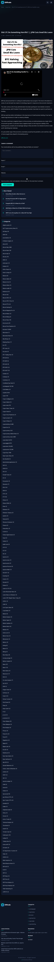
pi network (5, 718)
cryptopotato (6, 449)
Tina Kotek (5, 825)
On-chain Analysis (7, 680)
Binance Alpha (6, 279)
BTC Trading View (7, 354)
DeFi (4, 465)
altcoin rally (5, 253)
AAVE (4, 234)
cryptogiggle (6, 443)
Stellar (4, 806)
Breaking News (6, 342)
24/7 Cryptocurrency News (9, 228)
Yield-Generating (7, 888)
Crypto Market (6, 402)
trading (4, 838)
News (4, 664)
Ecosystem (5, 481)
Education (5, 484)
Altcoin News (6, 250)
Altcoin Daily (6, 247)
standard (5, 803)
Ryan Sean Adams (7, 756)
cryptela (5, 392)
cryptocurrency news (8, 437)
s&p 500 (5, 762)
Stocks (4, 816)
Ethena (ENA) (6, 503)
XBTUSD (5, 866)
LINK (4, 604)
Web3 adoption (6, 860)
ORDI (4, 686)
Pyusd (4, 737)
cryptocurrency (6, 430)
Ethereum (5, 509)
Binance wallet (6, 288)
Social (4, 787)
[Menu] (51, 2)
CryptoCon (5, 427)
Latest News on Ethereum (9, 595)
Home (2, 7)
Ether (4, 506)
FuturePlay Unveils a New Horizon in (15, 194)
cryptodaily (5, 440)
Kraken (4, 585)
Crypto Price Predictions (8, 414)
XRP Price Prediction (8, 885)
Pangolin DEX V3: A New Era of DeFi (15, 203)
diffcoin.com (4, 138)
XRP (4, 873)
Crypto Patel (6, 411)
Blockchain (5, 332)
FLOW (4, 531)
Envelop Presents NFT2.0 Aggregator (16, 198)
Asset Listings (6, 272)
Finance (4, 525)
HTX (4, 547)
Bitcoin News (6, 320)
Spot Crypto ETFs (7, 800)
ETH (4, 497)
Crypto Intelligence (7, 399)
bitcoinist (5, 329)
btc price (5, 351)
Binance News (6, 285)
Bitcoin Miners (6, 313)
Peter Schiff (6, 708)
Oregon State (6, 689)
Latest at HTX (6, 588)
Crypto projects (6, 418)
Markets (5, 629)
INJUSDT (5, 572)
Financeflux (5, 528)
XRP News (5, 876)
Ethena (4, 500)
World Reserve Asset (8, 863)
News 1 (4, 667)
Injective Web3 (6, 569)
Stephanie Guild (6, 809)
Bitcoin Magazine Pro (8, 310)
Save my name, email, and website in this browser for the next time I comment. (22, 181)
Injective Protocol (7, 566)
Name (3, 160)
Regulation (5, 740)
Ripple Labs (5, 746)
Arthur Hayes (6, 269)
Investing (5, 576)
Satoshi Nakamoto (7, 765)
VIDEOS (5, 857)
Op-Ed (4, 683)
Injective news (6, 560)
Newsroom (5, 673)
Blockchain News (7, 335)
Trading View (6, 841)
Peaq (4, 705)
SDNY (4, 775)
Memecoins (5, 639)
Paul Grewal (5, 702)
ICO (4, 550)
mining (4, 645)
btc (3, 345)
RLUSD (4, 749)
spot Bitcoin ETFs (7, 797)
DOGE (4, 468)
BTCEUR (5, 357)
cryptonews (5, 446)
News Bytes (6, 670)
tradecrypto (5, 835)
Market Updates (7, 623)
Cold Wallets (6, 389)
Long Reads (6, 610)
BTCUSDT (5, 370)
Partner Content (6, 699)
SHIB (4, 784)
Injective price (6, 563)
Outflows (5, 692)
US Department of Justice (9, 850)
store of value (6, 819)
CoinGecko (5, 380)
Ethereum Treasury (7, 512)
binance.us (5, 291)
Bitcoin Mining (6, 316)
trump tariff (5, 844)
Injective (5, 557)
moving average (6, 658)
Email (3, 166)
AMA (4, 260)
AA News (5, 231)
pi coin (4, 715)
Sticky (4, 813)
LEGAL (4, 601)
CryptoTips (7, 7)
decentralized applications (9, 462)
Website (3, 173)
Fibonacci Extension (7, 522)
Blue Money (5, 339)
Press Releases (6, 724)
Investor (5, 579)
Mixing (4, 651)
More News (5, 655)
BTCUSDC (5, 367)
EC (3, 478)
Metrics (4, 642)
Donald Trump (6, 474)
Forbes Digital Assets (8, 534)
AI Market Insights (7, 241)
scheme (4, 771)
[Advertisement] (27, 21)
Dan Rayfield (6, 459)
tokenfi (4, 828)
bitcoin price (6, 323)
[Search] (47, 2)
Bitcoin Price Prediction (8, 326)
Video (4, 854)
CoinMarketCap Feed (8, 383)
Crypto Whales (6, 421)
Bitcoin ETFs (6, 304)
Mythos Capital (6, 661)
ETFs (4, 493)
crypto (4, 395)
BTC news (5, 348)
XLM (4, 869)
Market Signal (6, 620)
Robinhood (5, 752)
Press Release (6, 721)
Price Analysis (6, 727)
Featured (5, 519)
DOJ (4, 471)
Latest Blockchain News (8, 591)
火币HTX (5, 892)
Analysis (5, 266)
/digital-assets (6, 225)
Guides (4, 541)
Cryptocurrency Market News (10, 433)
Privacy (4, 730)
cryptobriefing (6, 424)
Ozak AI (4, 696)
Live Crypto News (7, 607)
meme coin (5, 632)
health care (5, 544)
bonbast (30, 939)
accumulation (6, 237)
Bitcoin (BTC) (6, 297)
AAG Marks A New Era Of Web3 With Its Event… (18, 208)
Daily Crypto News (7, 455)
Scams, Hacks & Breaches (9, 768)
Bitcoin (4, 294)
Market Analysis (6, 617)
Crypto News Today (7, 408)
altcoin (4, 244)
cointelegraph (6, 386)
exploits (5, 516)
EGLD (4, 487)
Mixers (4, 648)
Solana (4, 790)
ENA (4, 490)
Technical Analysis (7, 822)
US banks (5, 847)
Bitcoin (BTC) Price (7, 301)
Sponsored (5, 794)
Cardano (5, 373)
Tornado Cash (6, 832)
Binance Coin (6, 282)
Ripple (4, 743)
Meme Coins (6, 636)
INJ (3, 553)
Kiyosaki (5, 582)
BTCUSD (5, 364)
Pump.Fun (5, 734)
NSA (4, 677)
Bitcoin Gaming (6, 307)
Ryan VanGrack (6, 759)
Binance (4, 275)
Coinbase (5, 376)
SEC (4, 778)
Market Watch (6, 626)
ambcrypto (5, 263)
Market (4, 613)
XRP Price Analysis (7, 882)
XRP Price (5, 879)
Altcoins (5, 256)
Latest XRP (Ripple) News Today (11, 598)
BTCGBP (5, 361)
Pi (3, 711)
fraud (4, 538)
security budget (6, 781)
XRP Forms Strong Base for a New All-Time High (19, 213)
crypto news (6, 405)
